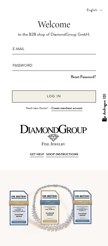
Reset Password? (83, 77)
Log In (54, 96)
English (92, 10)
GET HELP (37, 154)
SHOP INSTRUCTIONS (62, 154)
